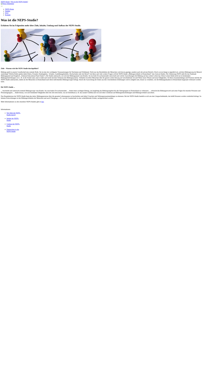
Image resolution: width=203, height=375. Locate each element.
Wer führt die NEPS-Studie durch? (14, 114)
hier (42, 102)
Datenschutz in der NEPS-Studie (13, 130)
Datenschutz (19, 139)
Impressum (13, 137)
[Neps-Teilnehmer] (7, 4)
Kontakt (8, 135)
